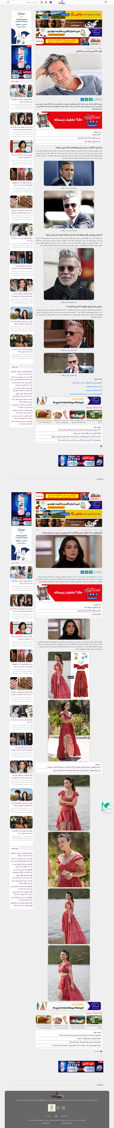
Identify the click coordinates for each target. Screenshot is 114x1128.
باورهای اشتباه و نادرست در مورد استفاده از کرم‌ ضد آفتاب (85, 394)
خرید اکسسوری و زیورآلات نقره (92, 141)
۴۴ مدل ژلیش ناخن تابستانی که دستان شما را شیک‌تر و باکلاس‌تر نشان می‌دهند (79, 430)
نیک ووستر (99, 312)
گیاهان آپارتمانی (96, 135)
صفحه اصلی (64, 1116)
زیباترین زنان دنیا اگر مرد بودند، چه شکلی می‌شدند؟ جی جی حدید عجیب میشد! (79, 440)
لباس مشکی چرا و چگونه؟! (93, 387)
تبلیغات (56, 1116)
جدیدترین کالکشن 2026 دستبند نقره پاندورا (89, 138)
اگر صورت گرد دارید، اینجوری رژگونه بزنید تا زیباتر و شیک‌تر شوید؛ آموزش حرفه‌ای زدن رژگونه (76, 437)
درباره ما (49, 1116)
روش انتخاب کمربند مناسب (93, 390)
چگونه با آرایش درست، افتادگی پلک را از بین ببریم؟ (87, 433)
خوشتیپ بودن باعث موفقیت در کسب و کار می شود (87, 383)
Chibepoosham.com (56, 1123)
